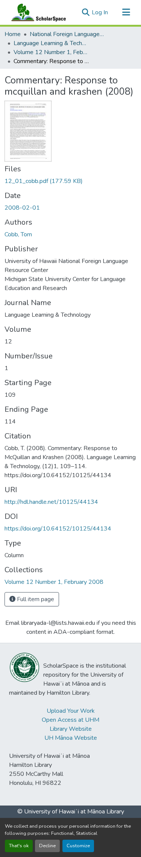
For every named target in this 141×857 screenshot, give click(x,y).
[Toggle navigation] (125, 12)
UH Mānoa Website (70, 738)
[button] (37, 12)
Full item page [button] (34, 599)
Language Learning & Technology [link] (51, 43)
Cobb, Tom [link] (18, 234)
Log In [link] (100, 12)
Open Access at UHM (70, 720)
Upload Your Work (71, 711)
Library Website (71, 729)
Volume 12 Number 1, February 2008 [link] (51, 52)
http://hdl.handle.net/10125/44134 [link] (51, 502)
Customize (78, 845)
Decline (47, 845)
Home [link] (13, 34)
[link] (70, 181)
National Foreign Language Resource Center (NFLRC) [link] (67, 34)
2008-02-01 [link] (22, 208)
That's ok (19, 845)
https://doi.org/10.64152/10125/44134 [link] (58, 528)
